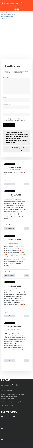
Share (26, 184)
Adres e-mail (7, 104)
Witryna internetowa (8, 112)
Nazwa (5, 97)
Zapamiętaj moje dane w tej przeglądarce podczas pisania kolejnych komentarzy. (15, 119)
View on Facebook (9, 184)
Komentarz (6, 77)
